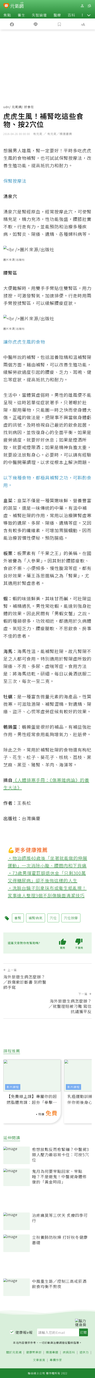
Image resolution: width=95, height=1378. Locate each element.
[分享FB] (12, 23)
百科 (71, 15)
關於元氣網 (14, 1352)
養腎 (17, 918)
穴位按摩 (71, 918)
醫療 (57, 15)
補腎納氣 (35, 918)
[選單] (89, 6)
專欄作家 (56, 1360)
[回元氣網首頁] (16, 5)
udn (6, 107)
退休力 (84, 1352)
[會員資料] (82, 6)
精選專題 (52, 1352)
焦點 (7, 15)
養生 (21, 15)
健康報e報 (24, 1332)
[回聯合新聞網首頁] (6, 6)
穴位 (53, 918)
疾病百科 (69, 1352)
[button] (89, 15)
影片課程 (13, 1087)
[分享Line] (36, 23)
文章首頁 (39, 1360)
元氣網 (17, 107)
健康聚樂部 (34, 1352)
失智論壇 (39, 15)
